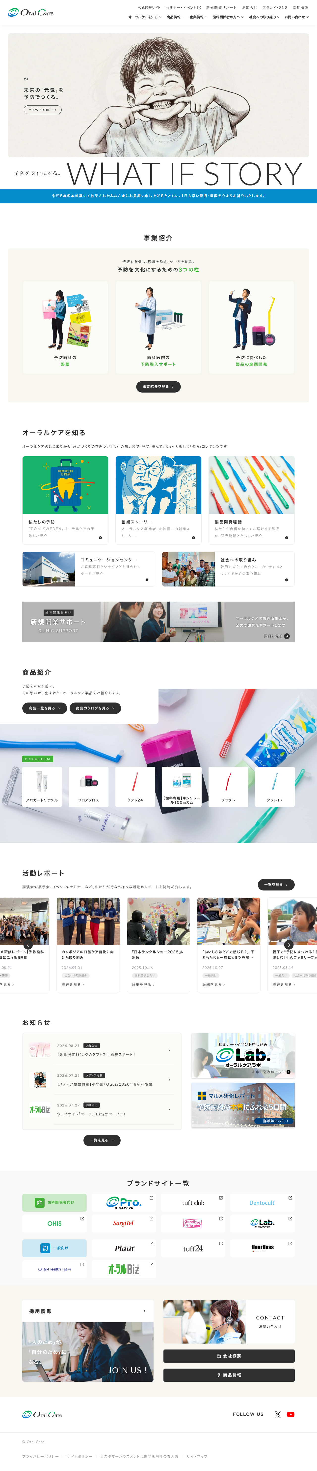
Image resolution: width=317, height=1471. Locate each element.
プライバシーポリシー (40, 1456)
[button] (28, 945)
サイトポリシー (80, 1456)
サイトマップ (197, 1456)
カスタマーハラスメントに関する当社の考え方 (140, 1456)
